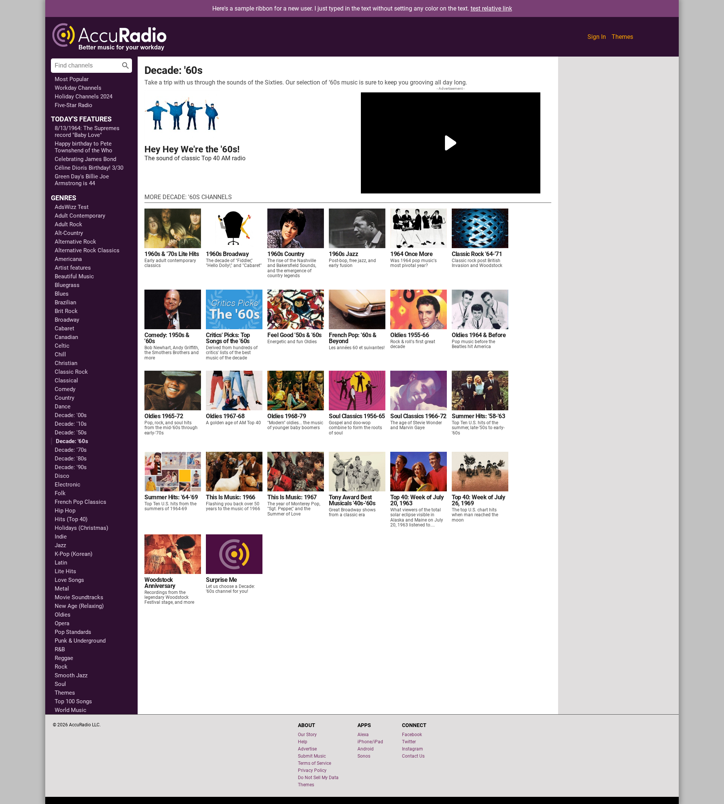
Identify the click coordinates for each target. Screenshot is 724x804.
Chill (60, 354)
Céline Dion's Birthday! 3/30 (89, 167)
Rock (61, 666)
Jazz (60, 545)
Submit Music (312, 756)
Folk (60, 493)
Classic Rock (71, 371)
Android (365, 749)
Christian (66, 363)
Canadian (66, 337)
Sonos (363, 756)
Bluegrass (67, 285)
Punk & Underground (80, 640)
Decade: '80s (71, 458)
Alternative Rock (75, 241)
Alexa (363, 734)
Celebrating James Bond (85, 159)
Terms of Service (314, 763)
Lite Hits (65, 571)
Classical (66, 380)
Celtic (62, 345)
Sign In (596, 36)
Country (64, 397)
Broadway (67, 319)
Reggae (64, 658)
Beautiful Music (74, 276)
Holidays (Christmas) (81, 528)
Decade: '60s (72, 441)
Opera (62, 623)
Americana (68, 259)
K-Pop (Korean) (73, 554)
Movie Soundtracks (79, 597)
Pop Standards (73, 632)
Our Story (307, 734)
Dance (63, 406)
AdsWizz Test (72, 207)
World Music (70, 710)
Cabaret (64, 328)
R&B (60, 649)
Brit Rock (66, 311)
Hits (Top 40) (71, 519)
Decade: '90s (71, 467)
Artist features (73, 267)
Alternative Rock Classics (87, 250)
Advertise (307, 749)
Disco (62, 476)
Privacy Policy (312, 770)
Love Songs (69, 580)
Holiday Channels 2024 (83, 96)
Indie (61, 536)
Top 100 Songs (73, 701)
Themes (622, 36)
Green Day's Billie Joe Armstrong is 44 (82, 180)
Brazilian (65, 302)
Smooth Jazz (71, 675)
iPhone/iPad (370, 741)
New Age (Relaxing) (79, 606)
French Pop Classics (80, 502)
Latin (61, 562)
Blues (62, 293)
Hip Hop (65, 510)
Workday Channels (78, 87)
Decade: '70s (71, 449)
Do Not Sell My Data (318, 777)
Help (302, 741)
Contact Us (413, 756)
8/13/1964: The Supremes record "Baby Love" (87, 131)
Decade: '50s (71, 432)
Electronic (67, 484)
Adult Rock (68, 224)
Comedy (65, 389)
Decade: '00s (71, 415)
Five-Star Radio (73, 105)
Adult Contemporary (80, 215)
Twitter (409, 741)
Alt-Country (69, 233)
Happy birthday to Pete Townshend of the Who (83, 147)
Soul (60, 684)
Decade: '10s (71, 423)
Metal (62, 588)
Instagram (412, 749)
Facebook (412, 734)
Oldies (63, 614)
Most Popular (72, 79)
